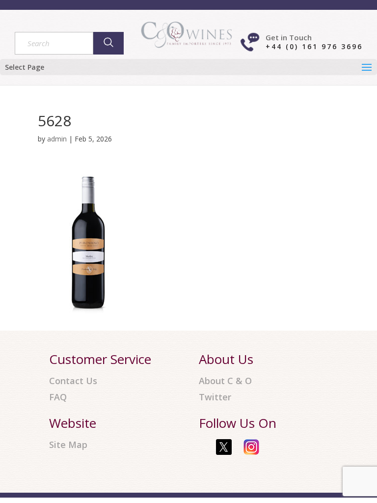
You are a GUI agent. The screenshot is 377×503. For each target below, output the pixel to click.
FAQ (58, 397)
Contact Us (73, 381)
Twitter (215, 397)
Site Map (68, 444)
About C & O (225, 381)
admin (57, 138)
